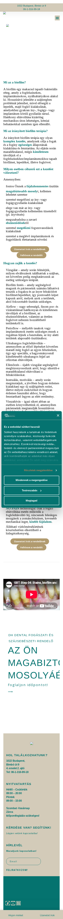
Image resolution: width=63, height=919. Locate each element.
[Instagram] (18, 903)
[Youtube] (13, 903)
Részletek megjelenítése (38, 470)
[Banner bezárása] (58, 415)
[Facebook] (8, 903)
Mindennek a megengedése (32, 480)
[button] (57, 17)
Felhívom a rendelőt (31, 255)
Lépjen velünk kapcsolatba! (22, 833)
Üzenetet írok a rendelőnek (29, 249)
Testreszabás (29, 490)
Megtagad (31, 500)
